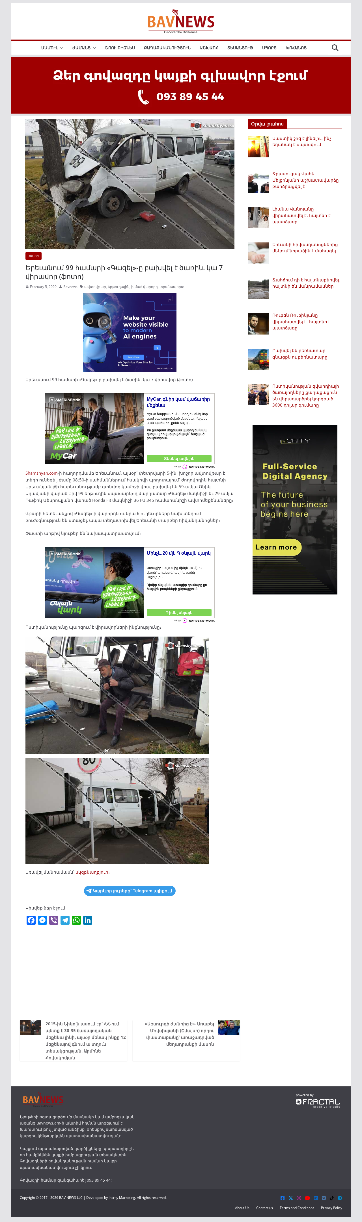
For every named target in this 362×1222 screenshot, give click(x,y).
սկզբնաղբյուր (92, 872)
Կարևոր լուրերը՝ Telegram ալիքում (132, 890)
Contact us (264, 1207)
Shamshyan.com (41, 473)
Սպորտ (269, 47)
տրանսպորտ (172, 286)
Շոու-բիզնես (120, 47)
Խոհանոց (296, 47)
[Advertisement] (130, 972)
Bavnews (70, 286)
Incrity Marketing (122, 1197)
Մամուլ (49, 47)
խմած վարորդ (144, 286)
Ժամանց (81, 47)
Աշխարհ (209, 47)
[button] (60, 48)
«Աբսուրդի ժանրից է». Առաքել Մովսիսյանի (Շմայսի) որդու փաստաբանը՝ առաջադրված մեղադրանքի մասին (179, 1034)
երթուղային (119, 286)
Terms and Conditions (297, 1207)
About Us (242, 1207)
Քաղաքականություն (167, 47)
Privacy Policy (331, 1207)
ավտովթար (95, 286)
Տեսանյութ (240, 47)
